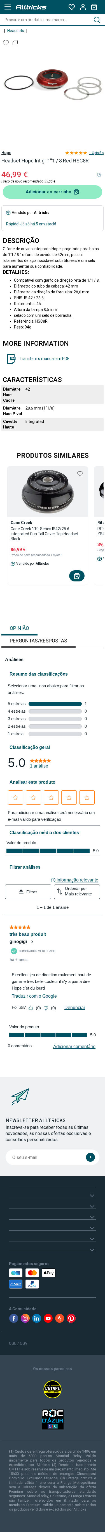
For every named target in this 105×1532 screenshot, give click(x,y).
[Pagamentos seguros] (33, 1278)
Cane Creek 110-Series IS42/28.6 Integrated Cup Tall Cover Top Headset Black (44, 534)
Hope (6, 152)
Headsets (15, 30)
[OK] (90, 1157)
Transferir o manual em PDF (44, 358)
